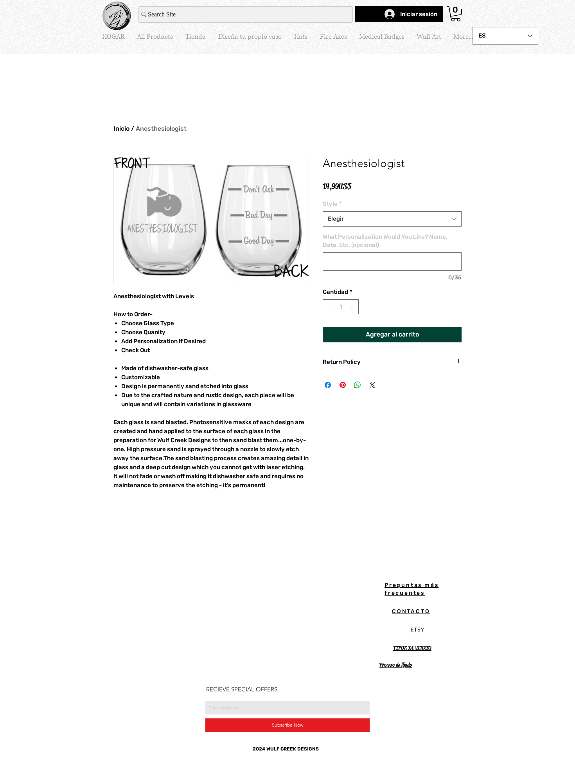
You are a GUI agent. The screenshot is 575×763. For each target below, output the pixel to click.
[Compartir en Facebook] (327, 385)
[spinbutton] (340, 307)
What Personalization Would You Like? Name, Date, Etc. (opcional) (385, 240)
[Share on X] (372, 385)
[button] (456, 14)
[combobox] (392, 219)
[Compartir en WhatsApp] (357, 385)
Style (332, 203)
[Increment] (352, 307)
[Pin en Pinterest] (342, 385)
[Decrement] (329, 307)
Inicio (121, 128)
